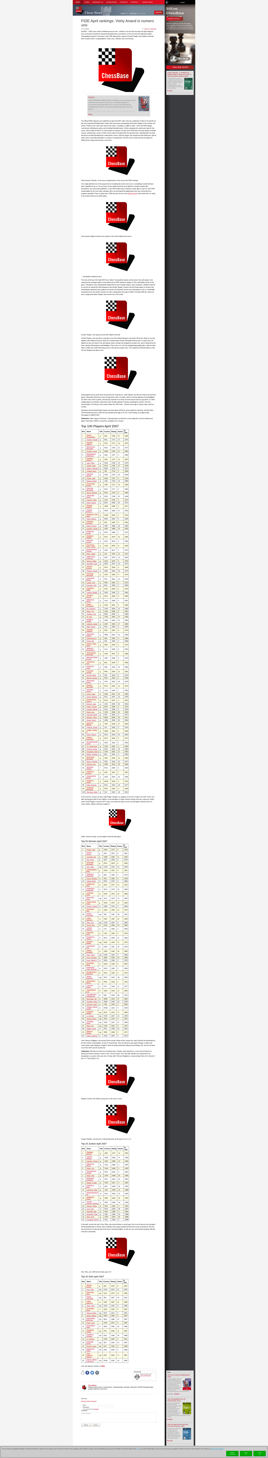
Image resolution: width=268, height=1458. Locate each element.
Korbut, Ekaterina (89, 977)
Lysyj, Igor (90, 1209)
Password (86, 1407)
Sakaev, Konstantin (89, 738)
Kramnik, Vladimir (89, 443)
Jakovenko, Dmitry (90, 496)
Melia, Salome (91, 1316)
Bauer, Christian (92, 761)
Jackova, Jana (92, 1004)
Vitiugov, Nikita (92, 1206)
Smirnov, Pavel (92, 749)
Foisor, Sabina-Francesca (91, 1360)
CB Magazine (111, 2)
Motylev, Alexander (89, 686)
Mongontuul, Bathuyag (90, 1319)
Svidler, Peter (91, 466)
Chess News (93, 13)
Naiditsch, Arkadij (89, 620)
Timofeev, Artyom (89, 596)
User (84, 1405)
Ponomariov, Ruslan (90, 484)
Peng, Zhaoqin (92, 957)
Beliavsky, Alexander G (90, 649)
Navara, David (92, 481)
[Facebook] (87, 1372)
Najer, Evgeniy (92, 785)
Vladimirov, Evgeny (90, 772)
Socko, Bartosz (92, 697)
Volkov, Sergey (92, 707)
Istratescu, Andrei (90, 781)
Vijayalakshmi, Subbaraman (91, 995)
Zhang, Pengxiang (89, 605)
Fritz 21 (91, 97)
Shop (78, 2)
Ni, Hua (89, 617)
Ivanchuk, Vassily (89, 475)
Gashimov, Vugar (90, 667)
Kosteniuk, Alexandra (90, 863)
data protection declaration (217, 1449)
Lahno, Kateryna (89, 919)
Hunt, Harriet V (92, 960)
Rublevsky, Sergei (90, 532)
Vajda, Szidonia (92, 1036)
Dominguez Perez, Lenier (90, 546)
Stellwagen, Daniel (90, 1198)
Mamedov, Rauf (92, 1214)
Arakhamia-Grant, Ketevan (91, 968)
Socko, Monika (92, 878)
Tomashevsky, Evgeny (91, 700)
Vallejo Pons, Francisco (90, 557)
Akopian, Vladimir (89, 506)
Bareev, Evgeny (92, 678)
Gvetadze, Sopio (90, 1022)
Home (87, 2)
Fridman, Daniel (92, 727)
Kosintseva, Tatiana (90, 938)
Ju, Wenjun (90, 1339)
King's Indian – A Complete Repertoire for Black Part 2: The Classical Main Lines (179, 74)
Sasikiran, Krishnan (89, 522)
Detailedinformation (232, 1453)
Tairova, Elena (91, 1019)
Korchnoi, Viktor (92, 792)
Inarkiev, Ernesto (89, 567)
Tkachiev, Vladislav (89, 630)
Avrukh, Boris (91, 675)
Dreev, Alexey (91, 734)
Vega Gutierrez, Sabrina (89, 1355)
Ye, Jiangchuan (92, 746)
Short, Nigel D (91, 519)
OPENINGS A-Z (97, 2)
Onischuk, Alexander (90, 574)
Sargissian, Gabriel (90, 635)
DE (138, 13)
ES (142, 13)
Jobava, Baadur (92, 592)
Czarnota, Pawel (92, 1219)
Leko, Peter (91, 463)
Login (182, 2)
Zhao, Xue (90, 922)
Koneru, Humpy (89, 853)
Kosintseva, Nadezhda (90, 889)
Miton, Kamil (91, 627)
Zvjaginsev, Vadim (90, 589)
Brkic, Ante (90, 1217)
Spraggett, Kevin (92, 752)
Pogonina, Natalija (89, 1012)
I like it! (146, 29)
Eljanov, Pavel (91, 526)
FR (144, 13)
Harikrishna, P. (92, 638)
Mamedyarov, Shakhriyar (91, 455)
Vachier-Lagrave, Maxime (92, 1202)
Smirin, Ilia (90, 641)
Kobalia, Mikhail (92, 709)
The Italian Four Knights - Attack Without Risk (178, 1425)
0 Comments (152, 29)
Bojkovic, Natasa (89, 1032)
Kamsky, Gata (92, 500)
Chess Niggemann (145, 1375)
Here (138, 1449)
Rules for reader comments (89, 1401)
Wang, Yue (90, 611)
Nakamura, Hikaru (90, 600)
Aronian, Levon (92, 451)
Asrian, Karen (91, 720)
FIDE (103, 1366)
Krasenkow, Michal (90, 579)
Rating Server (132, 193)
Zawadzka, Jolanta (90, 1331)
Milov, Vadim (91, 554)
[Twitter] (92, 1372)
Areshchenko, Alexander (91, 653)
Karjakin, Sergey (92, 529)
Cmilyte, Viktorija (89, 929)
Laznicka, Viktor (92, 1190)
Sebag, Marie (91, 881)
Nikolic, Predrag (92, 754)
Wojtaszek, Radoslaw (90, 1179)
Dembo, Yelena (92, 906)
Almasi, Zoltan (91, 561)
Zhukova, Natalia (89, 942)
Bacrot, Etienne (92, 493)
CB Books (124, 2)
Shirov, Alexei (91, 502)
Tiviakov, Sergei (92, 571)
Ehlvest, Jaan (91, 704)
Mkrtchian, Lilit (92, 999)
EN (140, 13)
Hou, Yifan (90, 867)
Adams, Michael (92, 468)
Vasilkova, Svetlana (90, 1335)
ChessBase (92, 1385)
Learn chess (147, 2)
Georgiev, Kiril (91, 585)
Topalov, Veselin (92, 440)
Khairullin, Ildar (92, 1211)
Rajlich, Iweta (91, 1028)
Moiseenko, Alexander (90, 758)
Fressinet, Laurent (89, 671)
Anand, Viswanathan (90, 436)
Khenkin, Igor (91, 764)
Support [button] (134, 2)
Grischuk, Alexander (89, 489)
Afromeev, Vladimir (90, 768)
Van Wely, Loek (92, 564)
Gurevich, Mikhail (89, 724)
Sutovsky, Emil (92, 715)
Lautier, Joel (91, 582)
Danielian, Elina (92, 1001)
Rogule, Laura (91, 1346)
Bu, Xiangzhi (91, 609)
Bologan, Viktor (92, 717)
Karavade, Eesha (90, 1342)
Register (96, 1409)
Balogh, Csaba (92, 1183)
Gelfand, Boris (91, 471)
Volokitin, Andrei (92, 624)
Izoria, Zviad (91, 694)
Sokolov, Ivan (91, 614)
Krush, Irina (91, 925)
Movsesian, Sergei (90, 681)
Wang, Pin (90, 1026)
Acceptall (259, 1453)
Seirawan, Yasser (89, 690)
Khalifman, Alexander (90, 788)
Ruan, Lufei (90, 1323)
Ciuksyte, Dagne (89, 986)
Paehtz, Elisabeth (89, 951)
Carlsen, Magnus (89, 510)
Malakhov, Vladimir (90, 537)
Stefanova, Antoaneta (90, 875)
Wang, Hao (90, 712)
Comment (84, 1410)
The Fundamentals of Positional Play (176, 1400)
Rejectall (245, 1453)
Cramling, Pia (91, 857)
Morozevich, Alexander (90, 447)
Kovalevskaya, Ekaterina (91, 973)
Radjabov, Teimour (89, 459)
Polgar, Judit (91, 478)
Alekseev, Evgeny (89, 541)
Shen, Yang (91, 955)
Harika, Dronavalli (89, 914)
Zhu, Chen (90, 860)
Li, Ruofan (90, 1016)
